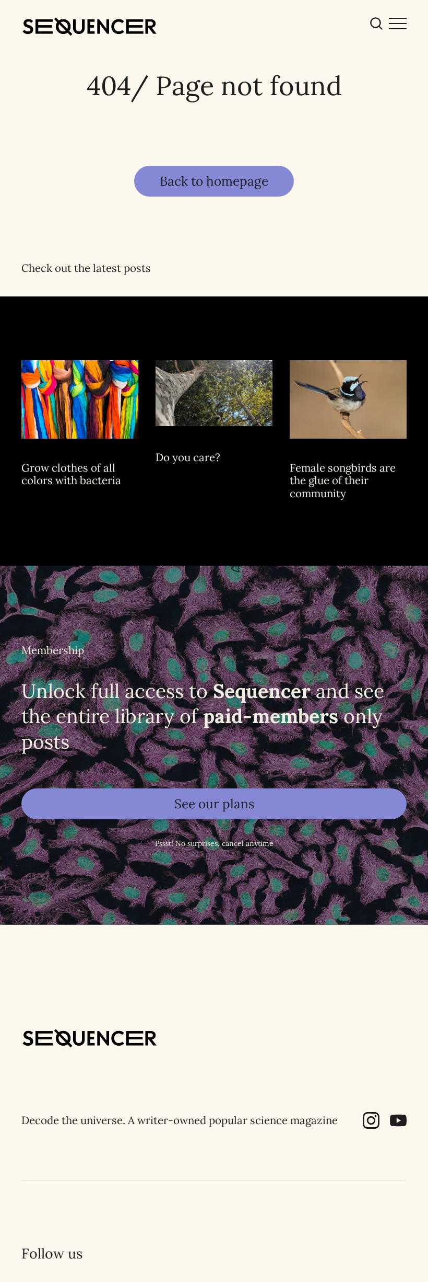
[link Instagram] (371, 1124)
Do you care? (188, 457)
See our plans (214, 803)
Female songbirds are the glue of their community (343, 480)
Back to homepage (214, 181)
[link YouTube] (398, 1124)
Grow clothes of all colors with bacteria (71, 474)
